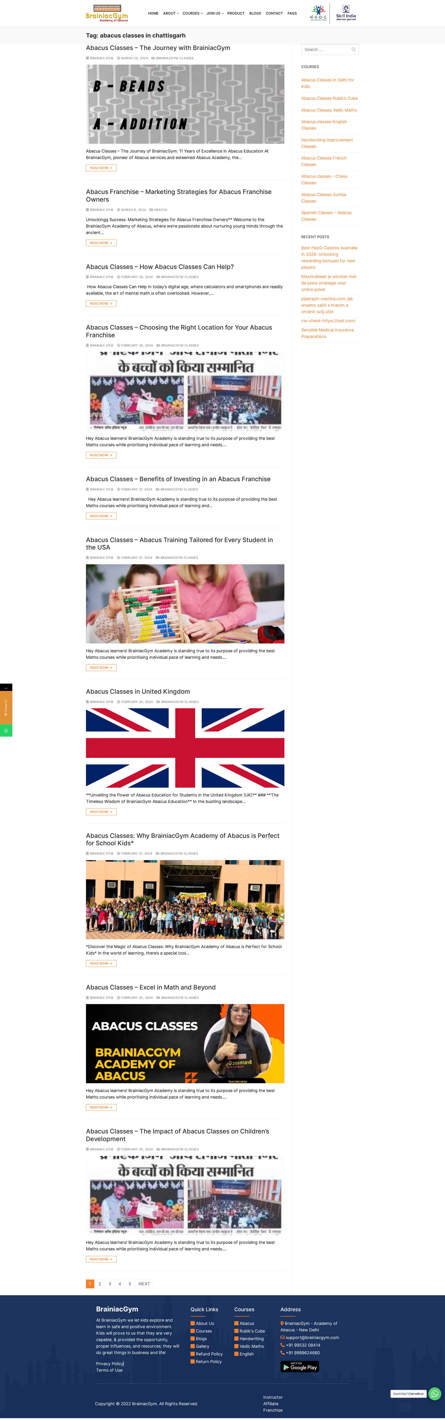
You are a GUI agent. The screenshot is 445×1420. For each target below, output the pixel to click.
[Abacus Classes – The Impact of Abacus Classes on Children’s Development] (185, 1195)
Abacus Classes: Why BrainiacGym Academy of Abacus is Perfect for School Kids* (183, 839)
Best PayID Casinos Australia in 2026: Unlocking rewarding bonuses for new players (329, 257)
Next (144, 1283)
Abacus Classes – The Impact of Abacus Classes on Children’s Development (177, 1135)
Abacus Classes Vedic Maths (329, 110)
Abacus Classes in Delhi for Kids (327, 83)
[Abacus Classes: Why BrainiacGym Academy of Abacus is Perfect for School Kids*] (185, 899)
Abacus (160, 210)
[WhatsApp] (6, 730)
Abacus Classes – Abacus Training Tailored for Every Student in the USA (179, 543)
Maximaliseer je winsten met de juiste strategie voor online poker (329, 283)
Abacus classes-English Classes (324, 125)
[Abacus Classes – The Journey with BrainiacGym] (185, 104)
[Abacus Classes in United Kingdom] (185, 747)
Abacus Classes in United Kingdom (138, 691)
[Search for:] (330, 49)
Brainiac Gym (101, 58)
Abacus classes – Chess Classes (324, 179)
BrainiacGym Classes (174, 58)
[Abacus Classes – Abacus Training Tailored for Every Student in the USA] (185, 603)
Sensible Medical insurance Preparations (327, 333)
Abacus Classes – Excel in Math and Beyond (151, 987)
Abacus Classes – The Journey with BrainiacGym (158, 48)
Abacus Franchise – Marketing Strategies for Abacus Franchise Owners (179, 195)
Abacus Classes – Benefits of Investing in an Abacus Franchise (178, 479)
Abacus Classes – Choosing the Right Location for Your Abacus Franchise (179, 331)
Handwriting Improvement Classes (327, 143)
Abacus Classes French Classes (324, 161)
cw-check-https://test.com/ (328, 320)
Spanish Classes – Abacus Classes (326, 216)
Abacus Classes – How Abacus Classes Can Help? (160, 267)
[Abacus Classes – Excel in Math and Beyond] (185, 1043)
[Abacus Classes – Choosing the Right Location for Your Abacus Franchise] (185, 391)
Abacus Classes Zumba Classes (323, 197)
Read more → (101, 168)
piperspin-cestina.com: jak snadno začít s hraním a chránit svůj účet (327, 305)
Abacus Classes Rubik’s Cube (329, 98)
